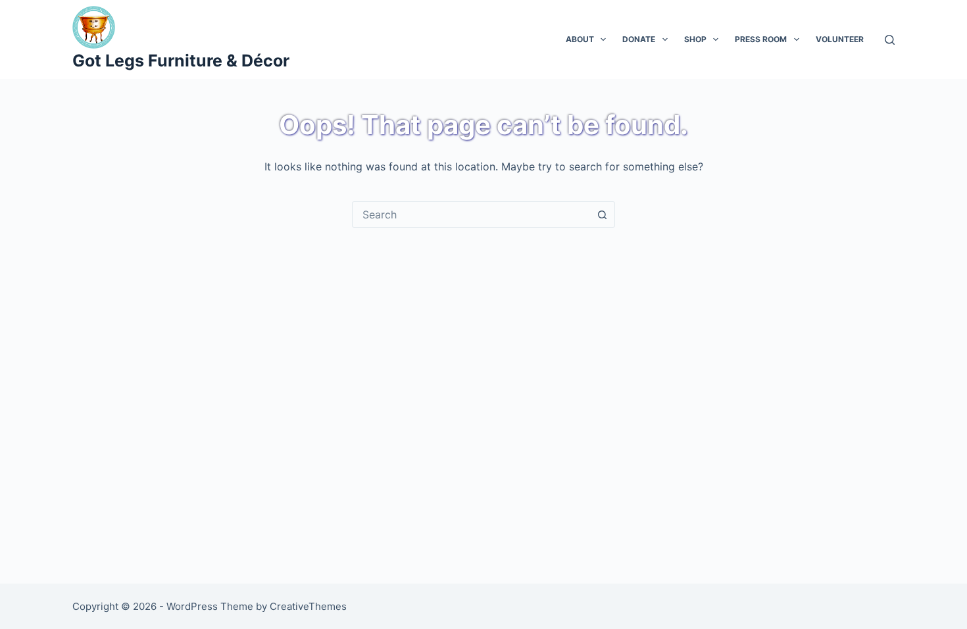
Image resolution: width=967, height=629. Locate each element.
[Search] (890, 40)
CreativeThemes (308, 606)
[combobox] (471, 214)
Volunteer (840, 39)
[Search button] (601, 214)
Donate (638, 39)
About (580, 39)
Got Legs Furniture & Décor (180, 60)
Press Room (761, 39)
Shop (695, 39)
